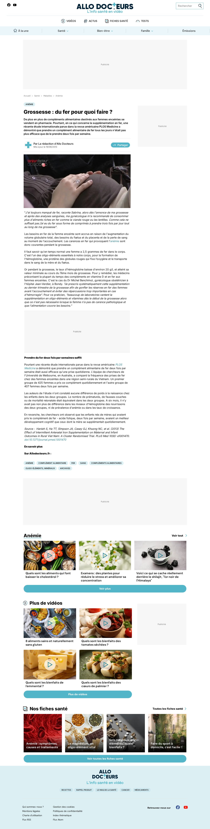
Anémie (59, 95)
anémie (114, 241)
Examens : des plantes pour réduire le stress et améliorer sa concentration (103, 576)
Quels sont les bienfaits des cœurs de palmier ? (101, 684)
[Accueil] (105, 777)
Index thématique (62, 815)
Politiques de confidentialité (67, 811)
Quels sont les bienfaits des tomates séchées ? (101, 643)
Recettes (66, 790)
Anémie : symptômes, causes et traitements (42, 745)
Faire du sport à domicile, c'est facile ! (166, 745)
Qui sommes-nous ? (33, 806)
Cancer (125, 790)
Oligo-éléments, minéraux (40, 468)
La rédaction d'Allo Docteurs (56, 143)
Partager (122, 145)
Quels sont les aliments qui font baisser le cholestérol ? (48, 575)
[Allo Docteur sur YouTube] (186, 807)
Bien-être (103, 31)
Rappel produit (84, 790)
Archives (65, 468)
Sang (83, 463)
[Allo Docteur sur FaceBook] (8, 5)
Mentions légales (31, 811)
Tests (145, 21)
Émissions (189, 31)
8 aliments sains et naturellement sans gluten (50, 643)
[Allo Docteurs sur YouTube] (14, 5)
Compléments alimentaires (106, 463)
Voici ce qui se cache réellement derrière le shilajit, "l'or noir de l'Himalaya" (159, 576)
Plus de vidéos (46, 603)
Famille (145, 31)
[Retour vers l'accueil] (105, 8)
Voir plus (105, 588)
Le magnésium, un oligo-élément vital (81, 745)
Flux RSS (26, 819)
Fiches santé (119, 21)
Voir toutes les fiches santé (105, 758)
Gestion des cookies (63, 806)
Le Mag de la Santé (106, 790)
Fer (73, 463)
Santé (61, 31)
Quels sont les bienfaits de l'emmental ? (44, 684)
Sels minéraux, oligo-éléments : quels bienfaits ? (124, 743)
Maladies (47, 95)
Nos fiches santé (49, 708)
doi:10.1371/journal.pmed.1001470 (45, 439)
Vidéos (71, 21)
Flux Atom (58, 819)
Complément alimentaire (52, 463)
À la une (23, 31)
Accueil (27, 95)
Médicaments (141, 790)
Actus (93, 21)
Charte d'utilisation (32, 815)
